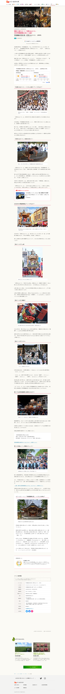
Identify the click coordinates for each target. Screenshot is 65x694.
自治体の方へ (34, 684)
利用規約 (25, 684)
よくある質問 (16, 687)
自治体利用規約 (44, 684)
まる (27, 4)
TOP (14, 673)
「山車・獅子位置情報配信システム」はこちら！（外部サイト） (28, 485)
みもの (43, 4)
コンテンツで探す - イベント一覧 (21, 673)
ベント (53, 4)
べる (14, 4)
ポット (48, 4)
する (22, 4)
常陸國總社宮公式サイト (30, 608)
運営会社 (25, 687)
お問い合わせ (16, 684)
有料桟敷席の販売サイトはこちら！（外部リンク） (25, 442)
